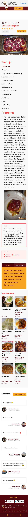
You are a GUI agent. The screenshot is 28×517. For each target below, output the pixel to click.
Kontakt (13, 507)
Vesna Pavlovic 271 (14, 471)
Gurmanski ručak (21, 328)
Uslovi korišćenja (22, 505)
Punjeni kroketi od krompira (21, 306)
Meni (14, 515)
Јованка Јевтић (14, 22)
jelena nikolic (16, 424)
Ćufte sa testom (9, 285)
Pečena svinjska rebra (21, 373)
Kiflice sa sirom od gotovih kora (13, 270)
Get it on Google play (19, 501)
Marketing (7, 507)
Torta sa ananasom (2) (11, 282)
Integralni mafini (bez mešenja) (13, 276)
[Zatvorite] (1, 3)
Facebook (5, 510)
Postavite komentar (20, 394)
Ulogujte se (18, 8)
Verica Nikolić (16, 486)
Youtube (14, 510)
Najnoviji (7, 265)
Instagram (19, 510)
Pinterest (24, 510)
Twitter (9, 510)
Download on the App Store (9, 501)
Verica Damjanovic (14, 454)
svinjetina (16, 254)
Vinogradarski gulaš (7, 351)
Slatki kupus (7, 373)
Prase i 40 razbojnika (21, 351)
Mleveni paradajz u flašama (12, 279)
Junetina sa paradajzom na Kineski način (14, 273)
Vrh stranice (13, 497)
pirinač (8, 254)
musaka (8, 256)
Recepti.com (3, 506)
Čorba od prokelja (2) (7, 328)
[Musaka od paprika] (15, 205)
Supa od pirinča (7, 306)
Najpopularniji (20, 265)
